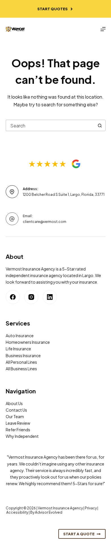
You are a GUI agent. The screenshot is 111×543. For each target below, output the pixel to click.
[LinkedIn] (50, 297)
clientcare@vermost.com (44, 221)
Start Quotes (52, 9)
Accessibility (17, 512)
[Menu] (103, 29)
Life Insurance (18, 348)
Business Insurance (23, 355)
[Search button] (99, 125)
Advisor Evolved (48, 512)
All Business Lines (21, 368)
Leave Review (18, 423)
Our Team (15, 416)
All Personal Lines (21, 362)
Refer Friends (18, 429)
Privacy (91, 508)
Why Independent (22, 436)
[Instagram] (31, 297)
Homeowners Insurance (28, 342)
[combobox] (50, 125)
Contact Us (16, 409)
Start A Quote (78, 534)
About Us (14, 403)
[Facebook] (13, 297)
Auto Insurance (20, 335)
